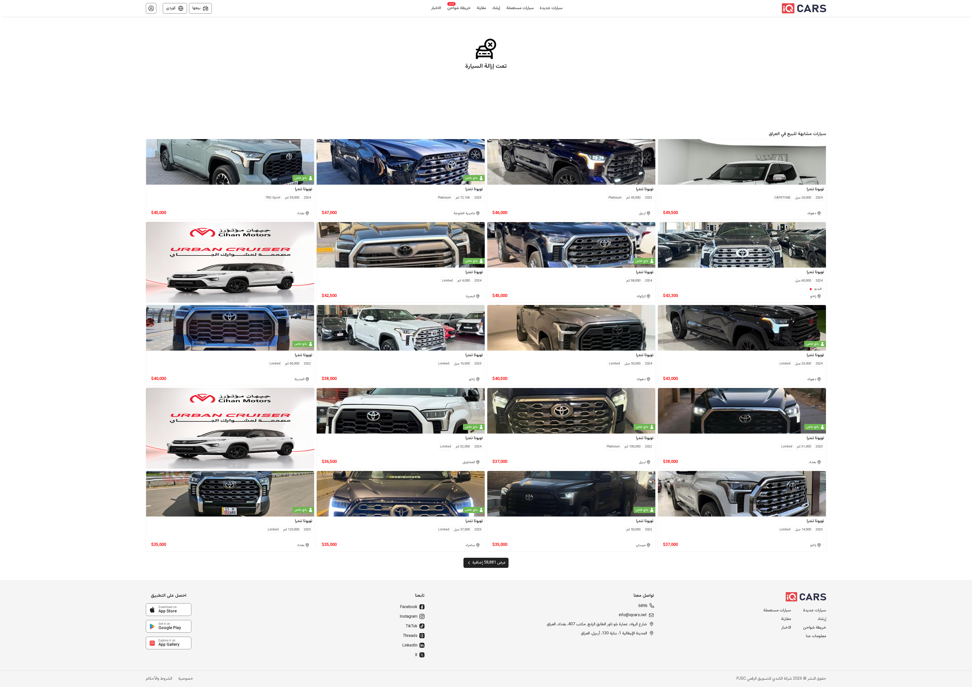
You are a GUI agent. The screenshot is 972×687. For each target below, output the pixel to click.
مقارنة (786, 619)
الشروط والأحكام (159, 679)
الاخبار (786, 628)
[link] (168, 609)
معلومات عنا (816, 636)
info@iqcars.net (632, 615)
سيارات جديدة (814, 611)
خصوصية (185, 679)
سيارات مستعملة (777, 611)
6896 (642, 606)
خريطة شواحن (814, 628)
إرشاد (822, 619)
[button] (151, 8)
